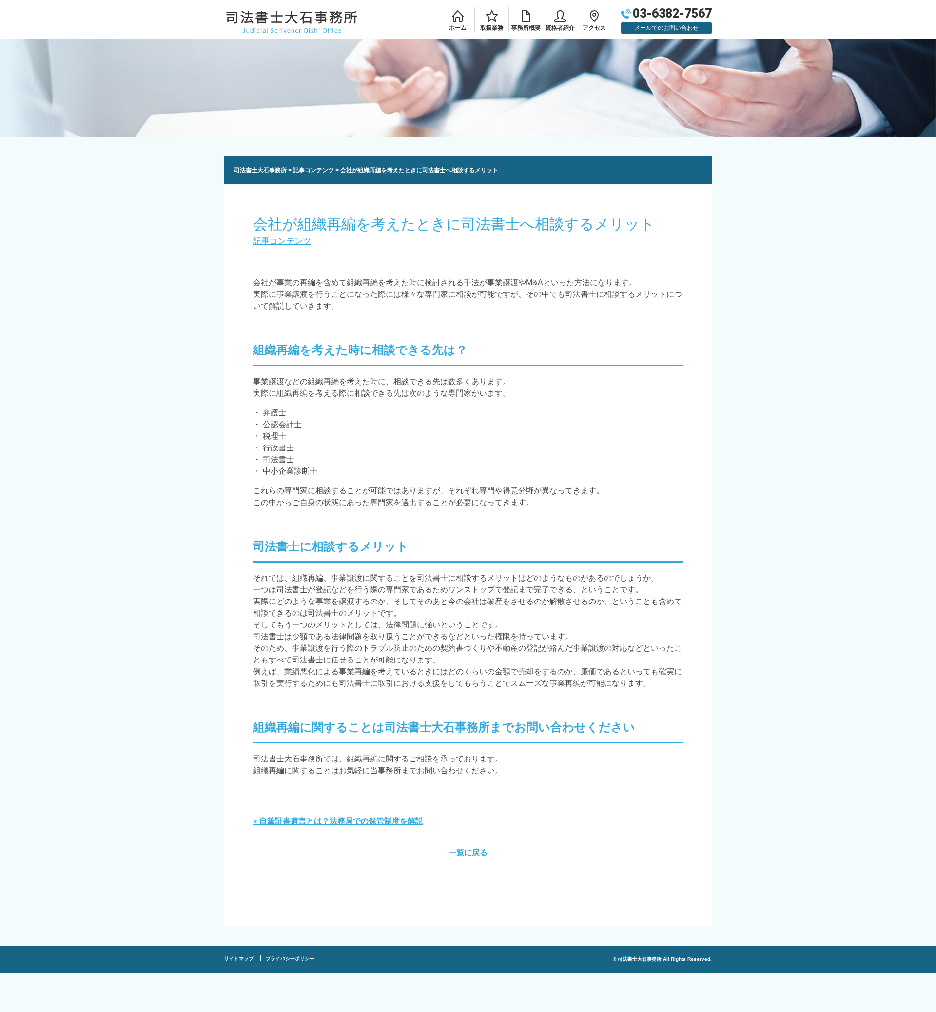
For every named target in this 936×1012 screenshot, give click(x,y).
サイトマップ (239, 958)
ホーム (458, 27)
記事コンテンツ (282, 241)
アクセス (594, 27)
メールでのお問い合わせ (666, 27)
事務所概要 (526, 27)
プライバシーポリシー (290, 958)
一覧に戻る (468, 852)
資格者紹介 (560, 27)
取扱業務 (492, 27)
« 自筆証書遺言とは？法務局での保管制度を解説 (338, 821)
